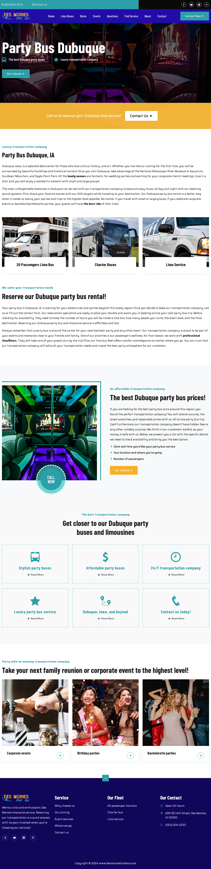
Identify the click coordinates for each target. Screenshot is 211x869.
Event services (64, 819)
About (148, 16)
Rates (83, 16)
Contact (161, 16)
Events (97, 16)
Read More (37, 575)
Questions (112, 16)
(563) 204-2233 (14, 5)
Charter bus (115, 812)
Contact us (41, 5)
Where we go (63, 826)
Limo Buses (67, 16)
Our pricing (62, 812)
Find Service (131, 16)
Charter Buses (105, 264)
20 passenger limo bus (122, 806)
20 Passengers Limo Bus (35, 264)
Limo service (115, 819)
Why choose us (65, 806)
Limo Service (176, 264)
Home (51, 16)
